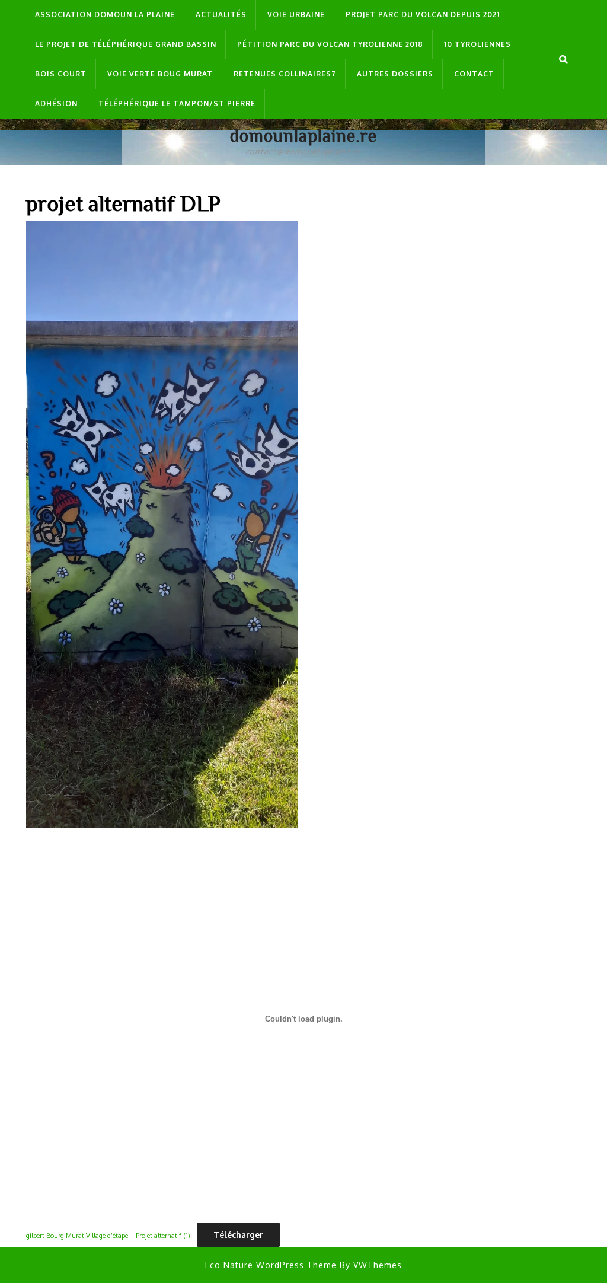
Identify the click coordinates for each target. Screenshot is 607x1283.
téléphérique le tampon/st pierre (176, 103)
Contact (474, 73)
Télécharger (238, 1235)
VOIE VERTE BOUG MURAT (160, 73)
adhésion (56, 103)
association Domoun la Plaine (105, 14)
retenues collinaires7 (285, 73)
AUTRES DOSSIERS (395, 73)
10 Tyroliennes (477, 44)
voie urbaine (296, 14)
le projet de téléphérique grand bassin (125, 44)
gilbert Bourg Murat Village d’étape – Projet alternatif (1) (108, 1235)
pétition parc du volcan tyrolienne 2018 (330, 44)
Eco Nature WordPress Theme (271, 1265)
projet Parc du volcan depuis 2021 (423, 14)
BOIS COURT (61, 73)
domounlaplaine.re (303, 135)
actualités (221, 14)
